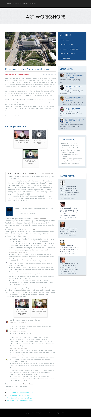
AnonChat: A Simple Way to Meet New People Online (74, 120)
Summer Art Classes (67, 53)
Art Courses (65, 58)
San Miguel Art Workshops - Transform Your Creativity (75, 75)
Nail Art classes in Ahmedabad (72, 109)
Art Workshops (66, 40)
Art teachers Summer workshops (20, 392)
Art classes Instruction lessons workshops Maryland (74, 98)
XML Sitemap (63, 413)
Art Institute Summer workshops (20, 401)
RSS (56, 413)
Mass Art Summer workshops (18, 395)
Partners (52, 413)
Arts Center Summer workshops (19, 398)
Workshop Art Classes (69, 49)
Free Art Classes (66, 44)
